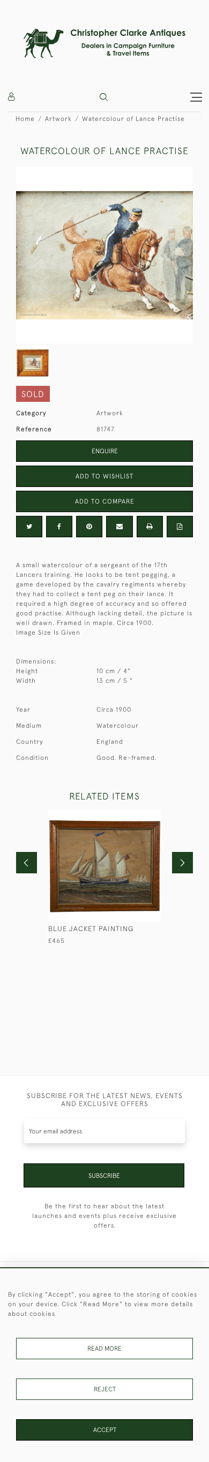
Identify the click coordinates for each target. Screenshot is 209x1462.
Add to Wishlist (104, 476)
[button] (103, 97)
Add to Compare (105, 501)
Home (25, 119)
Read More (104, 1348)
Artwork (58, 119)
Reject (105, 1389)
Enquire (105, 451)
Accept (104, 1430)
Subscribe (104, 1175)
